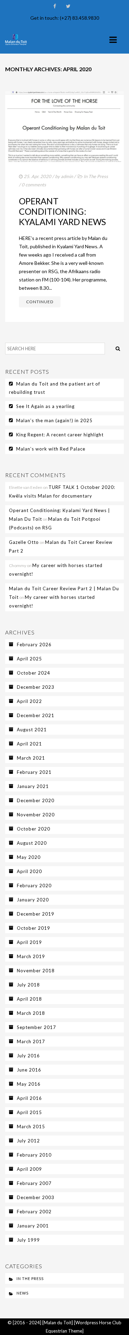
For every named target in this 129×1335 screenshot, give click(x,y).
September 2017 (36, 1027)
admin (67, 176)
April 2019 (29, 942)
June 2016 (29, 1070)
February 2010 (34, 1155)
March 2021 (31, 758)
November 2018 (36, 970)
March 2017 (31, 1041)
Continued (39, 301)
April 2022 (29, 701)
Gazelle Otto (24, 542)
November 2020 (36, 814)
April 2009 (29, 1169)
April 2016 (29, 1098)
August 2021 (32, 729)
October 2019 (33, 928)
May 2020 (29, 857)
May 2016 (29, 1084)
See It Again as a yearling (45, 406)
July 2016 (28, 1055)
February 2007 (34, 1183)
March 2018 (31, 1013)
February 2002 (34, 1211)
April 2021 (29, 744)
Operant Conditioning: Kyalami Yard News (62, 211)
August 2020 (32, 843)
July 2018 (28, 985)
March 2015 (31, 1126)
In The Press (96, 176)
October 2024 (33, 673)
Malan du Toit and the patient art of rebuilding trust (54, 388)
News (23, 1293)
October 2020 (33, 829)
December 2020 (35, 800)
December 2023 (35, 687)
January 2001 (33, 1226)
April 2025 (29, 658)
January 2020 (33, 899)
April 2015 (29, 1112)
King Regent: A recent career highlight (60, 434)
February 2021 (34, 772)
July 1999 (28, 1240)
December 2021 (35, 715)
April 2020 (29, 871)
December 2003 (35, 1197)
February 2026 (34, 644)
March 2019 (31, 956)
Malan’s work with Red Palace (50, 449)
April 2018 (29, 999)
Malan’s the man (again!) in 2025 (54, 420)
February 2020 (34, 885)
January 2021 (33, 786)
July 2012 (28, 1140)
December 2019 (35, 914)
